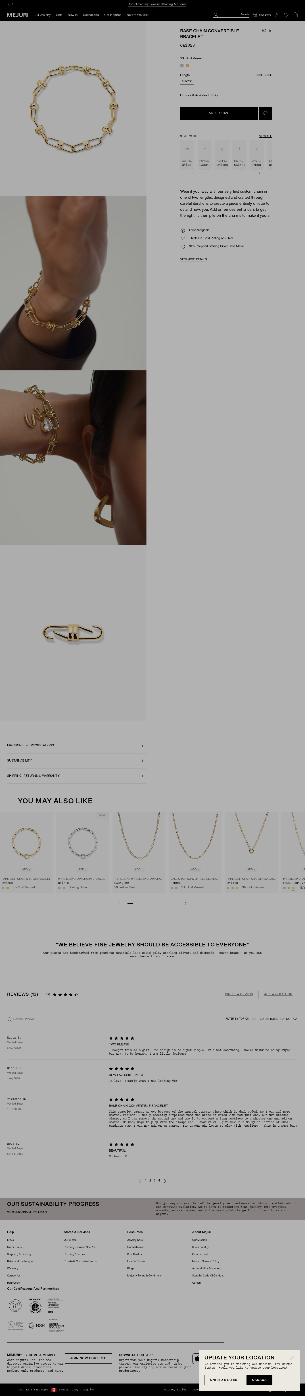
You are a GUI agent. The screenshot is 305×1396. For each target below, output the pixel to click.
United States (223, 1380)
